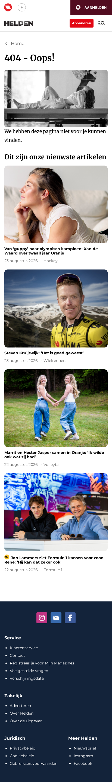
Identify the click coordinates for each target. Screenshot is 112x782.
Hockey (50, 260)
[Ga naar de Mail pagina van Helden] (56, 617)
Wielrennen (54, 360)
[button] (91, 7)
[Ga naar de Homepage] (18, 23)
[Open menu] (102, 23)
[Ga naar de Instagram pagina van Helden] (41, 617)
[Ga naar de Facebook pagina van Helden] (70, 617)
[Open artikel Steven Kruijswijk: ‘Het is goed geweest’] (56, 317)
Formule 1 (52, 569)
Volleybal (52, 464)
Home (17, 43)
